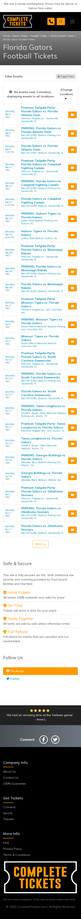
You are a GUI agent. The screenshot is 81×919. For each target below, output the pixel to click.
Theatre (8, 819)
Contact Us (10, 777)
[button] (61, 21)
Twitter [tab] (14, 679)
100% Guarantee (14, 783)
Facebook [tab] (16, 671)
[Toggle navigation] (72, 21)
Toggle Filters (67, 76)
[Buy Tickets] (72, 115)
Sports (7, 813)
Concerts (9, 807)
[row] (40, 114)
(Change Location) (66, 92)
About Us (9, 771)
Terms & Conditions (16, 855)
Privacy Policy (12, 849)
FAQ (6, 843)
